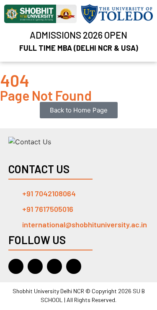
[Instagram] (54, 266)
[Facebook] (35, 266)
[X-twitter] (73, 266)
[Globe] (15, 266)
